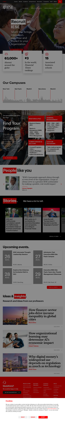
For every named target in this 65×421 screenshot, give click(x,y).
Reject (23, 417)
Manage (33, 417)
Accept (43, 417)
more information (51, 408)
